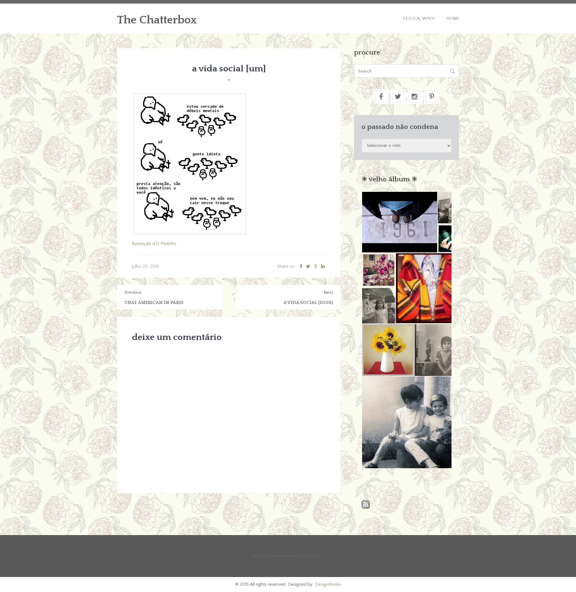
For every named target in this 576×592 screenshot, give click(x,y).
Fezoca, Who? (419, 18)
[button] (399, 222)
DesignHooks (328, 584)
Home (452, 18)
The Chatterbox (157, 20)
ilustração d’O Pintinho (154, 243)
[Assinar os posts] (366, 504)
